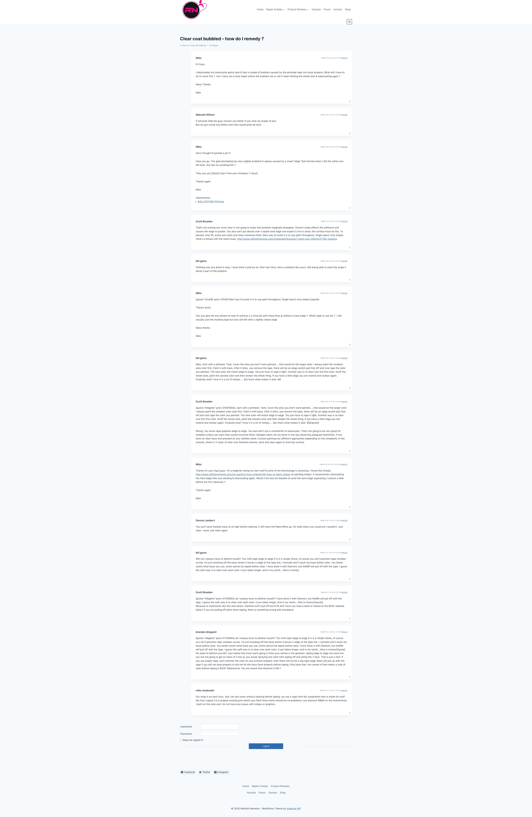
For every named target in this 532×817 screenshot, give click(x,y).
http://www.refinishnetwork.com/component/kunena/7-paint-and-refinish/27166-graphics (287, 239)
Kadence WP (294, 808)
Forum (327, 9)
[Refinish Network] (194, 9)
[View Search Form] (349, 21)
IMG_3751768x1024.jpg (211, 201)
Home (260, 9)
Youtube (316, 9)
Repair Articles (260, 786)
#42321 (344, 632)
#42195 (344, 261)
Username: (186, 726)
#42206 (344, 358)
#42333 (344, 690)
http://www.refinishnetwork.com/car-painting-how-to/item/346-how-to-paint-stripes (243, 474)
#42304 (344, 553)
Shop (348, 9)
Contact (337, 9)
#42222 (344, 464)
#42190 (344, 147)
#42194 (344, 221)
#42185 (344, 115)
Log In (266, 746)
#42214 (344, 402)
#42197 (344, 293)
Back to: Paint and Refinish (194, 45)
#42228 (344, 520)
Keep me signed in (193, 740)
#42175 (344, 58)
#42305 (344, 592)
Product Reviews (280, 786)
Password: (186, 733)
